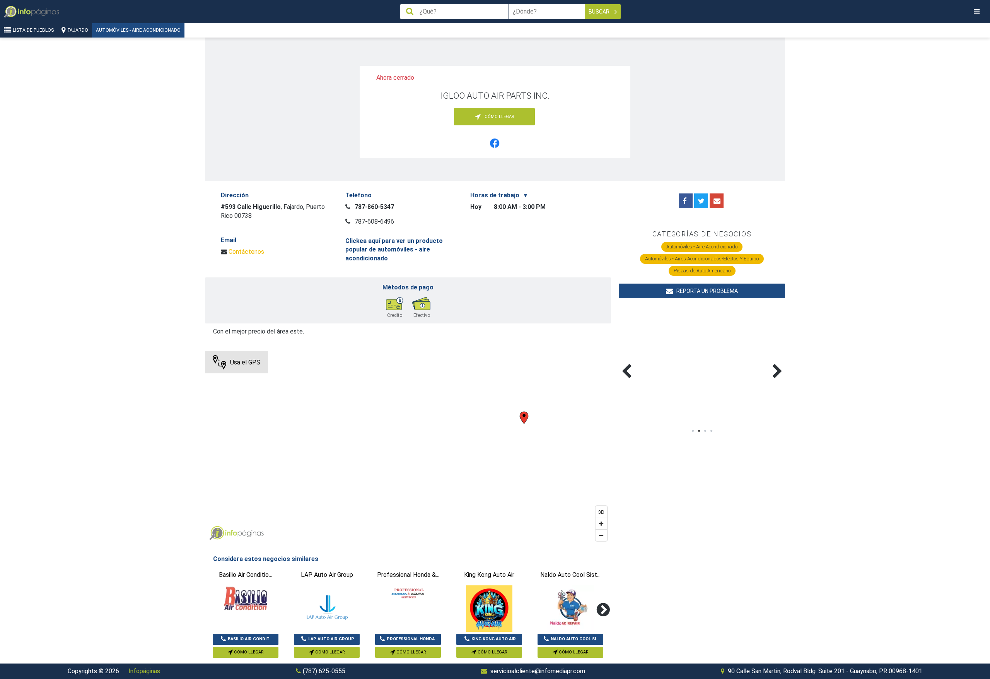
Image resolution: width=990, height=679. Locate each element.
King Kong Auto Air (493, 638)
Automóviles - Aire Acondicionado (138, 30)
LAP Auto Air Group (331, 638)
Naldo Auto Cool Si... (575, 638)
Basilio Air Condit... (250, 638)
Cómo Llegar (248, 652)
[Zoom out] (601, 535)
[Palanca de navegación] (976, 12)
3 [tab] (705, 431)
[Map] (408, 448)
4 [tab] (711, 431)
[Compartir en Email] (717, 200)
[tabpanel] (660, 362)
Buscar (600, 12)
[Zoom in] (601, 523)
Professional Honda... (412, 638)
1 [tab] (693, 431)
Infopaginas (216, 533)
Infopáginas (144, 671)
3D (601, 511)
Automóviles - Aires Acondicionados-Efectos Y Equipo (702, 259)
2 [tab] (699, 431)
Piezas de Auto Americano (702, 271)
